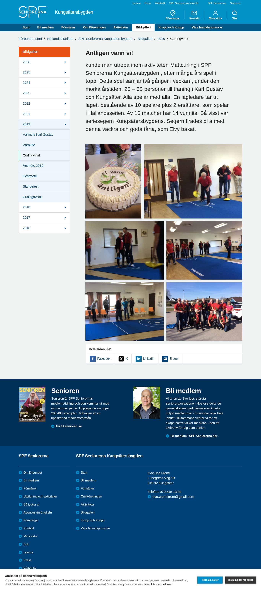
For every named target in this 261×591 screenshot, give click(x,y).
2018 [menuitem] (26, 207)
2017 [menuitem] (26, 217)
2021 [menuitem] (26, 114)
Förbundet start (30, 38)
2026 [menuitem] (26, 62)
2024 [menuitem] (26, 83)
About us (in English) (38, 512)
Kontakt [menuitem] (194, 18)
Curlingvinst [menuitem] (31, 155)
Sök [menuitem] (234, 18)
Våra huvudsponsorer (207, 27)
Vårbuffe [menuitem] (29, 145)
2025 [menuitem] (26, 72)
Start (26, 27)
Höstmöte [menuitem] (30, 176)
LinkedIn (148, 358)
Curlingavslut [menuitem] (32, 197)
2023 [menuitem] (26, 93)
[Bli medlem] (146, 403)
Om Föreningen (94, 27)
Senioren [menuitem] (235, 3)
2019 (161, 38)
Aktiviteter (120, 27)
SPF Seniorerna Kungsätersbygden (105, 38)
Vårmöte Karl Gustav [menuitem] (38, 134)
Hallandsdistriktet (60, 38)
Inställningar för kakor (240, 580)
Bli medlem (45, 27)
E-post (174, 358)
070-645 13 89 (170, 492)
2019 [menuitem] (26, 124)
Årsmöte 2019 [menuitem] (33, 166)
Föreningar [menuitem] (173, 18)
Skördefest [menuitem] (30, 186)
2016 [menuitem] (26, 228)
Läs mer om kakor (161, 584)
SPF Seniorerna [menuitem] (217, 3)
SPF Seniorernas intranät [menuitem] (183, 3)
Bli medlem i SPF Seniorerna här (194, 436)
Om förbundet (33, 472)
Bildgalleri (143, 27)
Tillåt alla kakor (210, 580)
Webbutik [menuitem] (160, 3)
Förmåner (68, 27)
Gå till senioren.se (69, 426)
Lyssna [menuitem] (137, 3)
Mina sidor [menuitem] (215, 18)
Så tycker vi (31, 504)
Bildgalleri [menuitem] (30, 52)
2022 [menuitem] (26, 103)
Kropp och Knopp (171, 27)
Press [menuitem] (147, 3)
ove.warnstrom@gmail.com (173, 497)
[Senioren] (32, 404)
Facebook (103, 358)
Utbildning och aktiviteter (40, 496)
